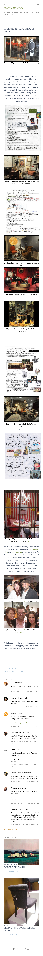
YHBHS (14, 750)
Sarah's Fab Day (17, 698)
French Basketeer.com (20, 773)
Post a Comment (10, 829)
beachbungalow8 (13, 8)
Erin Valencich (16, 552)
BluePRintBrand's (20, 601)
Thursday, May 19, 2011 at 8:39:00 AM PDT (25, 781)
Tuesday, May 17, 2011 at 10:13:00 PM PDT (24, 726)
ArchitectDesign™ (18, 733)
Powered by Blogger (23, 949)
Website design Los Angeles (21, 723)
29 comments (13, 934)
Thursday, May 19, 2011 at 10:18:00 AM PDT (25, 803)
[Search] (38, 3)
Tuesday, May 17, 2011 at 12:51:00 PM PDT (24, 691)
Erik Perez (15, 683)
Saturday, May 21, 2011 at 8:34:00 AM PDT (25, 824)
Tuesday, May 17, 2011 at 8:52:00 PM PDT (24, 707)
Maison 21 (29, 541)
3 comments (13, 871)
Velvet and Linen (22, 632)
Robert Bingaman (15, 867)
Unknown (14, 713)
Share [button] (5, 668)
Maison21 (22, 630)
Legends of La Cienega (15, 671)
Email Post (12, 668)
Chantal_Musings (17, 809)
